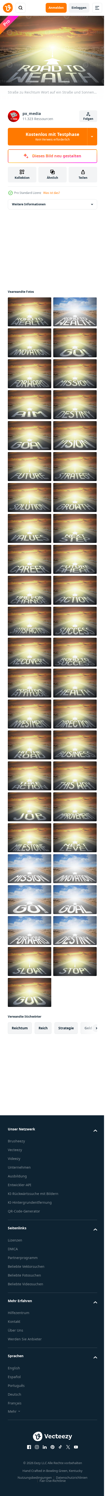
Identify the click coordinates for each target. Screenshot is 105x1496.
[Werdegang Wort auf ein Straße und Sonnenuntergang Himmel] (29, 804)
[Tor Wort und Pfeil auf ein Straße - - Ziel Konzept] (29, 556)
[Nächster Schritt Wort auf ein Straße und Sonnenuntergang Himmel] (29, 773)
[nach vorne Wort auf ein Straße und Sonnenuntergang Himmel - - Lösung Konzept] (29, 433)
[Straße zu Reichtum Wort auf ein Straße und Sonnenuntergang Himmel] (29, 309)
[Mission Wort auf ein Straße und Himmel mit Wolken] (29, 1423)
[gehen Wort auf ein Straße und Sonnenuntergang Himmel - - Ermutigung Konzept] (29, 402)
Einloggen (79, 8)
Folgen (88, 119)
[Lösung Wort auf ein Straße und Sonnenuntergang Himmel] (29, 680)
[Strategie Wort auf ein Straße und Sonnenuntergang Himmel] (29, 649)
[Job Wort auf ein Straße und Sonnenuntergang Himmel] (29, 1299)
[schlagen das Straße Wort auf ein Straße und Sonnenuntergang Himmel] (29, 1175)
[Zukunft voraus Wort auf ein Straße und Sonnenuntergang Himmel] (29, 835)
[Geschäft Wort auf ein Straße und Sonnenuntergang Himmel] (29, 1206)
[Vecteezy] (8, 8)
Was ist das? (51, 193)
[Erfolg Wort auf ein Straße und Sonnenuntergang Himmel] (29, 959)
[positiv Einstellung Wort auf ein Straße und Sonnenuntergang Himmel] (29, 1051)
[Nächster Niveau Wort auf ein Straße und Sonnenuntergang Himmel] (29, 1392)
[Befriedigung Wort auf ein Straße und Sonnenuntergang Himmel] (29, 928)
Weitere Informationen (29, 202)
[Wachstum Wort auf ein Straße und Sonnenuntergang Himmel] (29, 711)
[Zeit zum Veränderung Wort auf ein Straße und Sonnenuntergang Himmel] (29, 866)
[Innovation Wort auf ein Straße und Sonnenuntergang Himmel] (29, 371)
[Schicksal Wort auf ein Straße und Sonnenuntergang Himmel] (29, 525)
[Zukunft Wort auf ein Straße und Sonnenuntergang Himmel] (29, 618)
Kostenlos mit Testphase (52, 136)
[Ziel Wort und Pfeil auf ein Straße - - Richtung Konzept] (29, 495)
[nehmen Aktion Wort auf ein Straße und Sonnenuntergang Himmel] (29, 1237)
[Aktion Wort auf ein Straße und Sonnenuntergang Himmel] (29, 897)
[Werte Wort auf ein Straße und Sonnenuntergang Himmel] (29, 742)
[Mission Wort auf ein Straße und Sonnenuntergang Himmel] (29, 464)
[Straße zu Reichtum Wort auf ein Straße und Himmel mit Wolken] (29, 340)
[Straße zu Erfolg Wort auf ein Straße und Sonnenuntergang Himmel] (29, 1020)
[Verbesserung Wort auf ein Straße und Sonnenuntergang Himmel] (29, 1330)
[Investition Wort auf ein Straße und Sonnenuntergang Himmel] (29, 1113)
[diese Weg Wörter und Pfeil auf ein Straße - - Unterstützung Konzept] (29, 1268)
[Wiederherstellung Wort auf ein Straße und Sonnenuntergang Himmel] (29, 989)
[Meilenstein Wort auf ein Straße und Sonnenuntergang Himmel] (29, 1361)
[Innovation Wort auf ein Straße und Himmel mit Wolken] (29, 1453)
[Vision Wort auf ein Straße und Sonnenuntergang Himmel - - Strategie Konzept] (29, 587)
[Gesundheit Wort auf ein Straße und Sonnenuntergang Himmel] (29, 1082)
